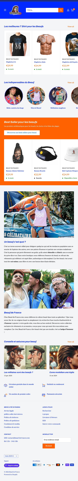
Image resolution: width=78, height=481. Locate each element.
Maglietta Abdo (39, 62)
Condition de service (11, 427)
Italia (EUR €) (9, 456)
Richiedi (49, 446)
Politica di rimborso (11, 417)
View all (71, 27)
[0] (72, 10)
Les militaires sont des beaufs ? (18, 372)
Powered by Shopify (10, 474)
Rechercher (47, 411)
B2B (44, 421)
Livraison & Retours (50, 417)
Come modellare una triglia (61, 372)
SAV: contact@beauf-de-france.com (17, 438)
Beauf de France (12, 59)
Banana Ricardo (39, 171)
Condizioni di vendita (12, 424)
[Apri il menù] (5, 10)
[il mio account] (68, 10)
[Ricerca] (60, 10)
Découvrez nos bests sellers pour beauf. (22, 133)
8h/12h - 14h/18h (11, 441)
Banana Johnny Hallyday (15, 171)
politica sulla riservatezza (13, 414)
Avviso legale (9, 411)
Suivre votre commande (51, 424)
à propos (46, 414)
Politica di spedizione (11, 421)
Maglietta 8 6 (11, 62)
